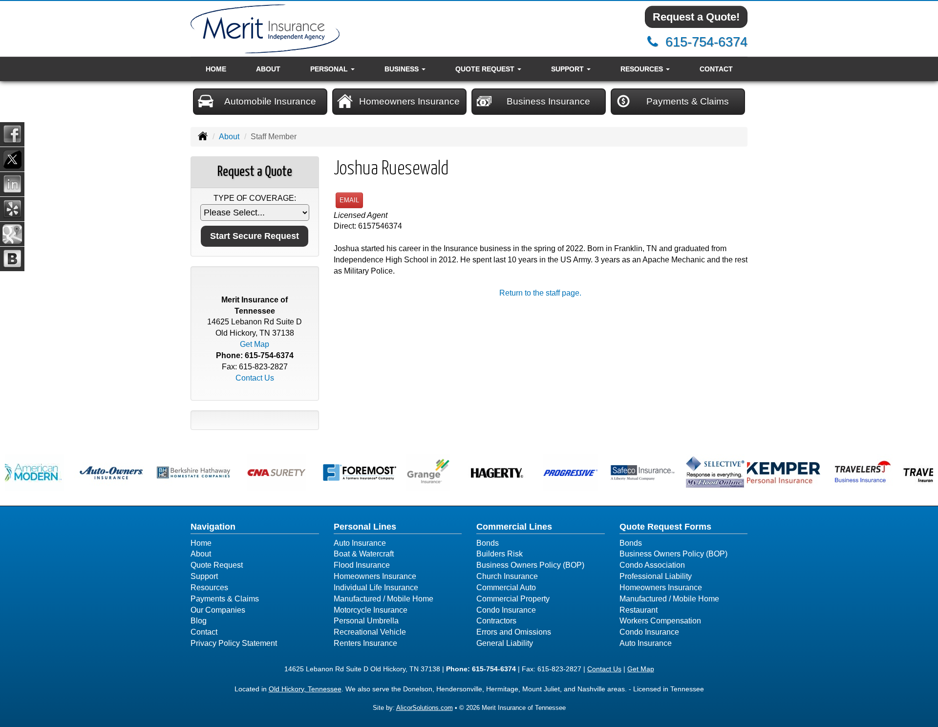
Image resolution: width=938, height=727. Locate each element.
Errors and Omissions (513, 632)
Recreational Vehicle (370, 632)
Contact (716, 69)
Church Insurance (507, 576)
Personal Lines (365, 527)
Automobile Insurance (270, 101)
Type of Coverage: (254, 198)
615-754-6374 (706, 41)
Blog (199, 621)
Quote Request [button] (485, 69)
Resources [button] (642, 69)
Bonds (487, 543)
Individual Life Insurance (376, 587)
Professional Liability (655, 576)
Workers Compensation (660, 621)
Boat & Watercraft (364, 554)
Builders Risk (499, 554)
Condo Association (652, 565)
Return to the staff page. (540, 293)
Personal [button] (330, 69)
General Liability (504, 643)
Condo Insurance (506, 610)
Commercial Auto (506, 587)
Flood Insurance (362, 565)
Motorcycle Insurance (370, 610)
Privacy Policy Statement (234, 643)
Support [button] (568, 69)
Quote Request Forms (665, 527)
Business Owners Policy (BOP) (530, 565)
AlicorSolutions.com (424, 707)
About (268, 69)
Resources (209, 587)
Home (216, 69)
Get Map (254, 344)
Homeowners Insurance (409, 101)
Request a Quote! (696, 17)
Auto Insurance (360, 543)
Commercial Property (513, 599)
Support (204, 576)
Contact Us (254, 378)
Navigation (213, 527)
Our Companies (218, 610)
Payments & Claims (687, 101)
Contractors (496, 621)
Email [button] (349, 200)
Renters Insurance (365, 643)
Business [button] (402, 69)
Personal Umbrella (366, 621)
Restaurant (638, 610)
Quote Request (217, 565)
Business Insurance (548, 101)
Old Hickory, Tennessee (305, 689)
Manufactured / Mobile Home (383, 599)
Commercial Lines (514, 527)
